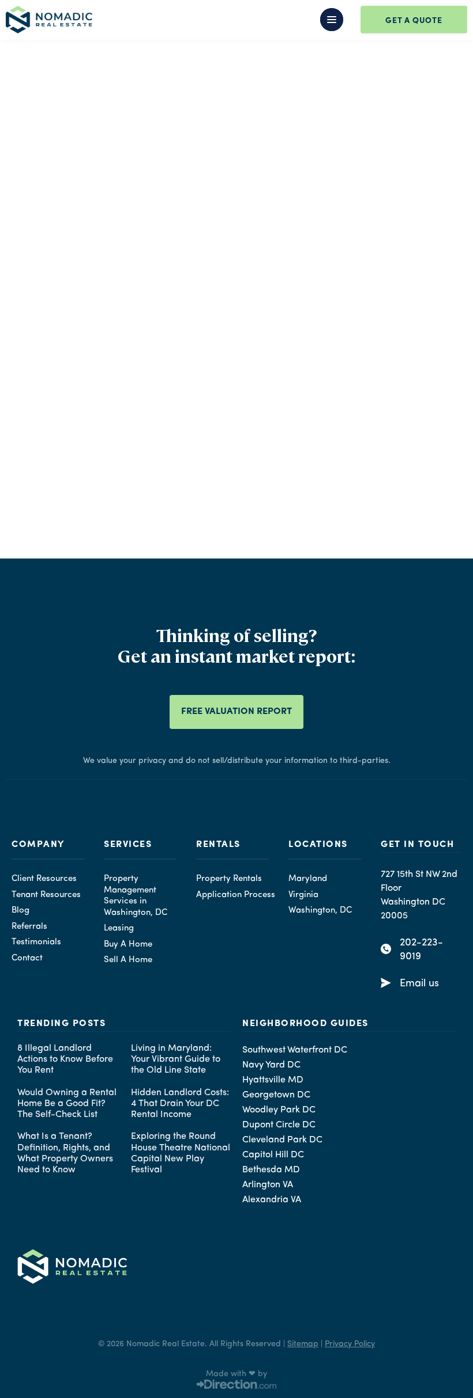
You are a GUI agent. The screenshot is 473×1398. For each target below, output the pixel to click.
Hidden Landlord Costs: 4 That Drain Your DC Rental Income (180, 1103)
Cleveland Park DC (282, 1140)
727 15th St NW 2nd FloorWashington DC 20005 (419, 895)
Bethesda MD (271, 1170)
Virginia (303, 895)
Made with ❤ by (236, 1374)
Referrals (29, 926)
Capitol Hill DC (273, 1155)
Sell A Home (128, 960)
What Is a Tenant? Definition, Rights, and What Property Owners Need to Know (65, 1153)
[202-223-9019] (386, 949)
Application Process (235, 895)
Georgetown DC (276, 1095)
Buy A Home (128, 944)
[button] (242, 19)
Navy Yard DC (271, 1065)
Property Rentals (229, 879)
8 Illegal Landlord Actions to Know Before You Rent (65, 1059)
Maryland (307, 879)
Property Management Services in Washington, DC (135, 896)
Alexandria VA (271, 1200)
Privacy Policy (350, 1344)
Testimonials (36, 942)
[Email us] (386, 983)
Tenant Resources (46, 895)
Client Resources (44, 879)
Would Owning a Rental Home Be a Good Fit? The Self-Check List (67, 1103)
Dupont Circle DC (279, 1125)
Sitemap (302, 1344)
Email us (419, 983)
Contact (27, 958)
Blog (20, 910)
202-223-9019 (421, 949)
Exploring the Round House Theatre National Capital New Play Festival (180, 1153)
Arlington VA (267, 1185)
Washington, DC (320, 910)
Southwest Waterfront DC (294, 1050)
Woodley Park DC (279, 1110)
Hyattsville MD (272, 1080)
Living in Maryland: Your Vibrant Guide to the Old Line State (175, 1059)
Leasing (119, 928)
